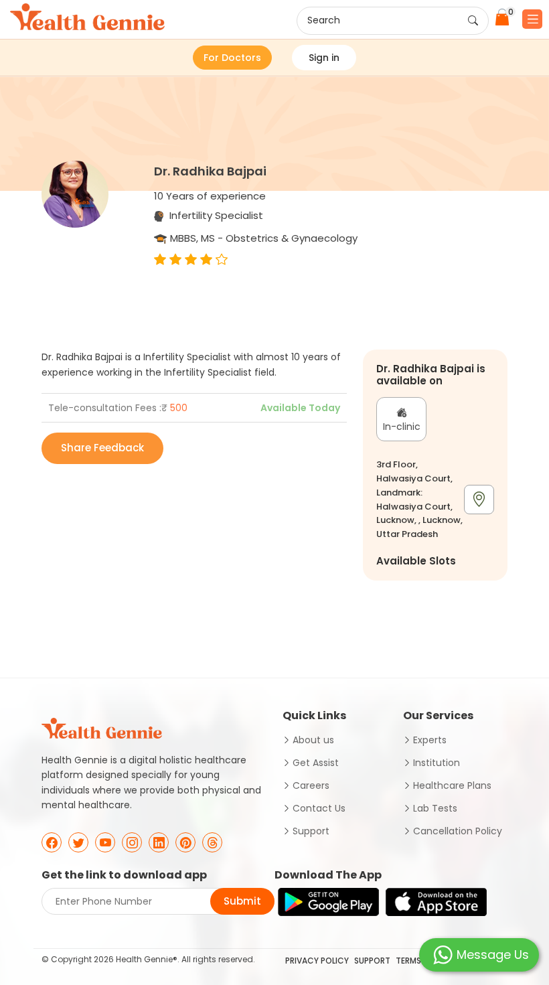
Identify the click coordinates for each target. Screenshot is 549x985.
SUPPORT (372, 960)
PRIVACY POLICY (317, 960)
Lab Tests (435, 808)
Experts (430, 740)
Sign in (324, 57)
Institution (436, 762)
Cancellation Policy (457, 831)
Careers (311, 785)
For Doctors (232, 57)
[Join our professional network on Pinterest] (185, 842)
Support (311, 831)
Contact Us (319, 808)
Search (323, 20)
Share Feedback (102, 448)
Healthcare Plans (452, 785)
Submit (242, 901)
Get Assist (316, 762)
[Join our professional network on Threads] (212, 842)
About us (313, 740)
